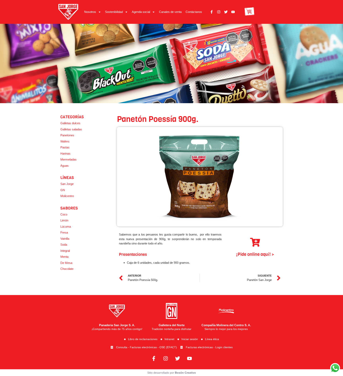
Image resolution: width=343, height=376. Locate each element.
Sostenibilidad (114, 11)
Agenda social (141, 11)
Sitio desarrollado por (171, 372)
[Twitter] (225, 11)
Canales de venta (170, 11)
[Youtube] (233, 11)
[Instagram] (218, 11)
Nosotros (90, 11)
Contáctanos (194, 11)
